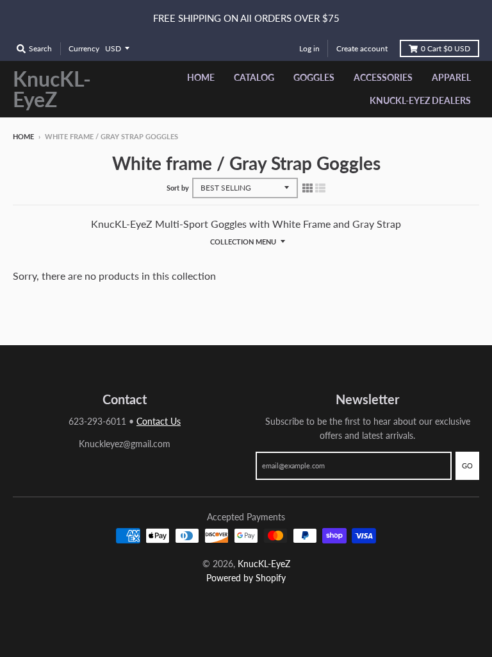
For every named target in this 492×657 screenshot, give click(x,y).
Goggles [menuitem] (313, 77)
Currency (84, 48)
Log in (309, 48)
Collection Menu (243, 241)
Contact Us (158, 421)
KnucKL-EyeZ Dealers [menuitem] (420, 100)
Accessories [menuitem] (383, 77)
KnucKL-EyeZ (52, 89)
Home (23, 136)
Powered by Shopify (246, 577)
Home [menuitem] (201, 77)
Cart (445, 48)
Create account (362, 48)
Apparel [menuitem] (451, 77)
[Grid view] (307, 187)
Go (467, 465)
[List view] (320, 187)
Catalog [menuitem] (254, 77)
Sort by (178, 187)
